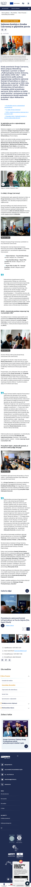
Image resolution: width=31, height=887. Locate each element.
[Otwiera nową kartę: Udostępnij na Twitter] (5, 29)
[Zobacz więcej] (26, 746)
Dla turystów (4, 798)
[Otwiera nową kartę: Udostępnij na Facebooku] (2, 29)
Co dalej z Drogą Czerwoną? (13, 109)
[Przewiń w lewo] (24, 629)
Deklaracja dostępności (6, 823)
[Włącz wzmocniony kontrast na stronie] (28, 3)
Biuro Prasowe (22, 12)
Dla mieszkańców (5, 793)
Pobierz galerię (27, 591)
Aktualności (5, 8)
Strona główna (5, 12)
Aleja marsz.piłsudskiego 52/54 (13, 769)
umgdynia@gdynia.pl (10, 779)
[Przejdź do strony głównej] (4, 3)
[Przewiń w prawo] (28, 629)
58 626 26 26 (7, 784)
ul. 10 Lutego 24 (9, 774)
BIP (1, 828)
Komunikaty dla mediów (8, 14)
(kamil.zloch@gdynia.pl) (20, 650)
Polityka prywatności (5, 818)
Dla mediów (14, 12)
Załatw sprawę (15, 8)
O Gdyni (2, 808)
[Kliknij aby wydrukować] (9, 660)
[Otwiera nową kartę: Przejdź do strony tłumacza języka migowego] (23, 3)
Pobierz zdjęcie (6, 237)
